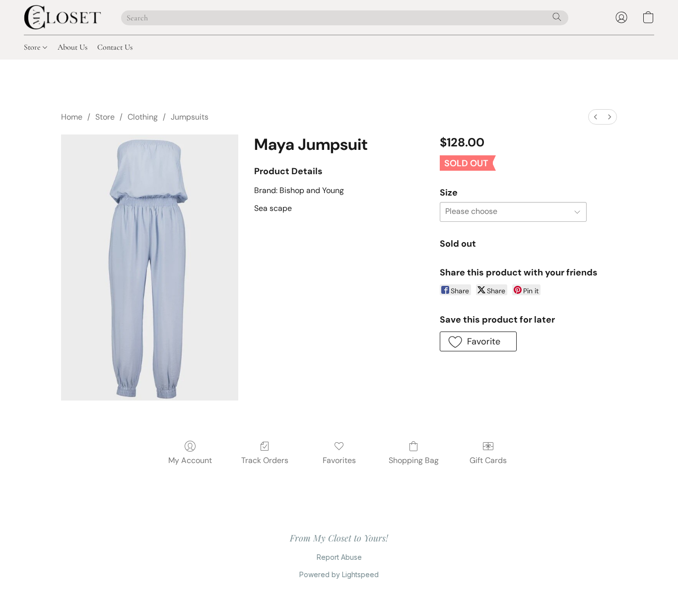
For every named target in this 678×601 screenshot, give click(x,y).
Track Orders (264, 460)
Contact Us (115, 47)
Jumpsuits (189, 117)
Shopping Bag (414, 460)
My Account (190, 460)
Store (33, 47)
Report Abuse (339, 557)
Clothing (143, 117)
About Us (72, 47)
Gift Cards (488, 460)
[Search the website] (556, 17)
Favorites (339, 460)
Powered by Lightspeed (339, 574)
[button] (62, 17)
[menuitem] (596, 117)
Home (71, 117)
